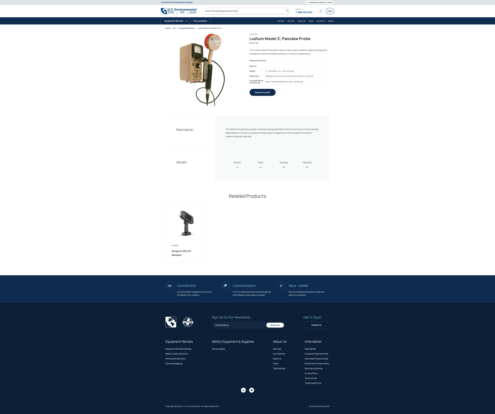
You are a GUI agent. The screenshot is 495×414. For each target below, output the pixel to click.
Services (280, 21)
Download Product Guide (321, 2)
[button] (175, 20)
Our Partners (279, 353)
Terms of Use (311, 378)
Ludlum (253, 34)
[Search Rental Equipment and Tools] (287, 11)
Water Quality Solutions (177, 353)
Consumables (218, 348)
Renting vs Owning (313, 368)
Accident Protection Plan (316, 353)
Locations (321, 21)
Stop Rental (310, 348)
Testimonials (279, 368)
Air (174, 28)
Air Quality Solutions (187, 28)
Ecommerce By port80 (319, 406)
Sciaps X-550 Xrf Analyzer (181, 253)
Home (168, 28)
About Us (302, 21)
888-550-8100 (305, 12)
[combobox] (246, 11)
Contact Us (316, 325)
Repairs (331, 21)
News (311, 21)
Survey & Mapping (174, 363)
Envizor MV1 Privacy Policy (317, 363)
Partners (291, 21)
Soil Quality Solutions (176, 358)
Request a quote (262, 92)
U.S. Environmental (191, 406)
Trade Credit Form (313, 383)
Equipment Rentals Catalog (178, 348)
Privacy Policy (311, 373)
